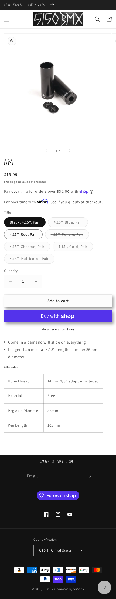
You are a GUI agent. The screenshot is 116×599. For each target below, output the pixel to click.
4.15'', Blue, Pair (71, 223)
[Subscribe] (89, 476)
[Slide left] (46, 151)
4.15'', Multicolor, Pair (32, 260)
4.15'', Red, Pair (23, 234)
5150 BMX (49, 589)
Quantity (11, 270)
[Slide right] (70, 151)
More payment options (58, 329)
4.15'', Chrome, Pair (30, 247)
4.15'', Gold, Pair (75, 247)
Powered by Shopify (70, 589)
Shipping (9, 182)
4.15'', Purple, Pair (70, 235)
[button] (7, 19)
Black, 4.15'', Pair (25, 222)
